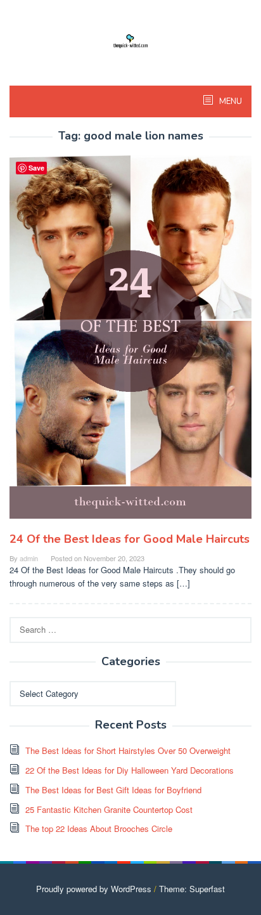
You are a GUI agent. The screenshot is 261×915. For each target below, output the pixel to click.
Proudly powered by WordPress (93, 889)
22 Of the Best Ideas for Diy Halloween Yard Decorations (129, 770)
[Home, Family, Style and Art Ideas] (130, 40)
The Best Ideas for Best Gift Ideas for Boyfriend (113, 790)
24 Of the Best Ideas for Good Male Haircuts (130, 539)
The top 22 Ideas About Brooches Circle (98, 828)
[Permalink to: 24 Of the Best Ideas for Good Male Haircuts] (130, 342)
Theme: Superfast (192, 889)
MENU (229, 101)
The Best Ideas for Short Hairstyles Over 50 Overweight (128, 750)
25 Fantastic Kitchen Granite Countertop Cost (109, 809)
